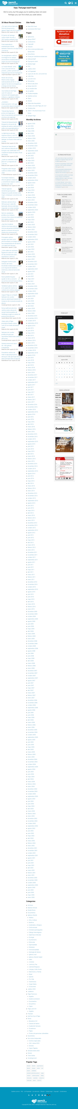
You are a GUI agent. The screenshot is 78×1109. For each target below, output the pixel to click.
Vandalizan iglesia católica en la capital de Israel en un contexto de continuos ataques (11, 288)
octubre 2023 (32, 207)
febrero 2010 (31, 606)
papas (42, 1073)
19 (61, 374)
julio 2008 (31, 653)
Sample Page (32, 115)
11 (59, 371)
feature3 (28, 1065)
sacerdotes (35, 1078)
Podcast (30, 1014)
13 (64, 371)
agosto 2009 (31, 621)
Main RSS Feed (32, 26)
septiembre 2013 (33, 500)
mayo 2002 (31, 836)
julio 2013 (31, 505)
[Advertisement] (64, 17)
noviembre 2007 (32, 673)
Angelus (31, 996)
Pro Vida (31, 979)
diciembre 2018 (32, 345)
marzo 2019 (31, 338)
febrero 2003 (31, 813)
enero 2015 (31, 461)
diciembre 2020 (32, 286)
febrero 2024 (31, 197)
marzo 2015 (31, 456)
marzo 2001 (31, 870)
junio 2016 (31, 419)
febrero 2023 (31, 227)
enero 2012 (31, 550)
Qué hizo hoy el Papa (34, 1016)
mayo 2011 (31, 569)
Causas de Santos (34, 1023)
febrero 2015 (31, 458)
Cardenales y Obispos (35, 925)
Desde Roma (31, 910)
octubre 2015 (32, 439)
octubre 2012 (32, 527)
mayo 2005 (31, 747)
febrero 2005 (31, 754)
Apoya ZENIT (32, 39)
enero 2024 (31, 200)
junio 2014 (31, 478)
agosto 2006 (31, 710)
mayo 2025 (31, 160)
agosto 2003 (31, 799)
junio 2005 (31, 744)
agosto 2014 (31, 473)
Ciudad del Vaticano (35, 1026)
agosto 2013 (31, 503)
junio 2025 (31, 158)
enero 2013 (31, 520)
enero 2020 (31, 313)
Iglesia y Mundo (32, 915)
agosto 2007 (31, 680)
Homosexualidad (34, 949)
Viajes (31, 1006)
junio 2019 (31, 330)
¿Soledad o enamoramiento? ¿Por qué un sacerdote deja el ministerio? (11, 104)
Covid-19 (39, 1080)
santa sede (29, 1080)
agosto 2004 (31, 769)
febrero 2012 (31, 547)
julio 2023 (31, 215)
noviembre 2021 (32, 264)
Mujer (30, 974)
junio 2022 (31, 247)
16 (72, 371)
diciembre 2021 (32, 261)
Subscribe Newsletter (34, 103)
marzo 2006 (31, 722)
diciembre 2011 (32, 552)
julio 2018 (31, 357)
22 (69, 374)
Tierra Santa (31, 1055)
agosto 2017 (31, 385)
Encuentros (32, 1004)
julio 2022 (31, 244)
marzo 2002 (31, 840)
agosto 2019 (31, 325)
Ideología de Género (35, 952)
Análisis (31, 917)
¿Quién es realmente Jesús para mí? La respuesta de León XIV (10, 161)
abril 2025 (31, 163)
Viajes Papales (33, 1048)
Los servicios (32, 79)
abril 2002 (31, 838)
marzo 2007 (31, 693)
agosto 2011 (31, 562)
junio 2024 (31, 187)
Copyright (30, 44)
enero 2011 (31, 579)
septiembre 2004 (33, 767)
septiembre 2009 (33, 619)
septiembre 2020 (33, 293)
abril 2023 (31, 222)
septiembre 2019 (33, 323)
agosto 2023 (31, 212)
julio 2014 (31, 476)
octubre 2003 (32, 794)
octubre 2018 (32, 350)
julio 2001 (31, 860)
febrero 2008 (31, 665)
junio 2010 (31, 596)
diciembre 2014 (32, 463)
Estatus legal (31, 64)
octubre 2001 (32, 853)
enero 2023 (31, 229)
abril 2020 (31, 306)
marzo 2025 (31, 165)
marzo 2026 (31, 136)
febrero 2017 (31, 399)
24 (56, 377)
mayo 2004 (31, 776)
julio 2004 (31, 771)
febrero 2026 (31, 138)
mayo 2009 (31, 629)
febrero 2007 (31, 695)
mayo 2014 (31, 481)
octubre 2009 (32, 616)
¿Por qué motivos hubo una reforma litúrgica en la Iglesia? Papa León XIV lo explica (11, 28)
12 (61, 371)
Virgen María (32, 984)
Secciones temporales (34, 1038)
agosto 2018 (31, 355)
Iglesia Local (32, 954)
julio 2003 (31, 801)
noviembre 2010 (32, 584)
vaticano (28, 1075)
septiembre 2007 (33, 678)
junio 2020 (31, 301)
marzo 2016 (31, 426)
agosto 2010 (31, 592)
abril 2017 (31, 394)
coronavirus (41, 1078)
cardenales (34, 1070)
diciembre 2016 (32, 404)
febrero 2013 (31, 518)
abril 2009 (31, 631)
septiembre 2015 (33, 441)
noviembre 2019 (32, 318)
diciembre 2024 (32, 173)
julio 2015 (31, 446)
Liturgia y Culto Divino (35, 969)
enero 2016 (31, 431)
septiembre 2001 (33, 855)
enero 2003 (31, 816)
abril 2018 (31, 365)
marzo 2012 (31, 545)
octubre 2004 (32, 764)
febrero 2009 (31, 636)
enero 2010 (31, 609)
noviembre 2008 (32, 643)
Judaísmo (31, 991)
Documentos (31, 912)
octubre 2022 (32, 237)
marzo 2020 (31, 308)
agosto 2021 (31, 271)
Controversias (33, 927)
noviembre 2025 (32, 146)
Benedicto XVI (33, 1021)
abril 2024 (31, 192)
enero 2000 (31, 897)
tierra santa (29, 1078)
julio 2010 (31, 594)
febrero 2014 (31, 488)
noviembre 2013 (32, 495)
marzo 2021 (31, 284)
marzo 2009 (31, 633)
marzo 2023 (31, 224)
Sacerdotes (31, 1036)
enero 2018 (31, 372)
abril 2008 (31, 661)
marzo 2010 (31, 604)
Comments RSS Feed (34, 29)
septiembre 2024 (33, 180)
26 (61, 377)
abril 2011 (31, 572)
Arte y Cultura (33, 920)
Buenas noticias (32, 908)
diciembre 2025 (32, 143)
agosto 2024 (31, 183)
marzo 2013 (31, 515)
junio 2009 (31, 626)
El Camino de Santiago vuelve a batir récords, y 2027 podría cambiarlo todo (10, 37)
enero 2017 (31, 402)
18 (59, 374)
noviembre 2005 (32, 732)
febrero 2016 (31, 429)
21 (67, 374)
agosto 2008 (31, 651)
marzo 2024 (31, 195)
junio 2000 (31, 892)
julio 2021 (31, 274)
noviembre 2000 (32, 880)
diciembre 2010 (32, 582)
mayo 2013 (31, 510)
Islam (30, 959)
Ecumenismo (33, 940)
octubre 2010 (32, 587)
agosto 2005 (31, 739)
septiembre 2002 (33, 826)
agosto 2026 (31, 123)
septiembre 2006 (33, 707)
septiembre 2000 (33, 885)
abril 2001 (31, 868)
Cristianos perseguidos (35, 930)
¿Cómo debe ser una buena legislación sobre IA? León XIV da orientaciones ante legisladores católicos (67, 230)
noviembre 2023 (32, 205)
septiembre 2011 (33, 560)
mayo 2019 (31, 333)
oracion (28, 1070)
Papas (31, 1031)
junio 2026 (31, 128)
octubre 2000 (32, 882)
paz (42, 1068)
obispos (33, 1068)
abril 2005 (31, 749)
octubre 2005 (32, 735)
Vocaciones (32, 986)
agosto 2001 (31, 858)
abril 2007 (31, 690)
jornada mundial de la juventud (33, 1073)
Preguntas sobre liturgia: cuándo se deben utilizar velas (9, 171)
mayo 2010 (31, 599)
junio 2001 (31, 863)
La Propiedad (32, 71)
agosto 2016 (31, 414)
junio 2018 (31, 360)
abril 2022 (31, 252)
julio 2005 (31, 742)
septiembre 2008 (33, 648)
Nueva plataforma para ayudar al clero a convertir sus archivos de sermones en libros (12, 279)
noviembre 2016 (32, 407)
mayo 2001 (31, 865)
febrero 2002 (31, 843)
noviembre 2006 (32, 702)
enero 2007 (31, 698)
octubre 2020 (32, 291)
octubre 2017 (32, 380)
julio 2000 (31, 890)
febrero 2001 (31, 873)
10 (56, 371)
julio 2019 (31, 328)
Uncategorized (32, 1058)
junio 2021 (31, 276)
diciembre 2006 (32, 700)
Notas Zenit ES (32, 86)
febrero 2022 (31, 256)
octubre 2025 (32, 148)
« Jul (56, 383)
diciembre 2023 (32, 202)
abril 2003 (31, 808)
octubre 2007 (32, 675)
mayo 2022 (31, 249)
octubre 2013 (32, 498)
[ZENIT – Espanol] (21, 3)
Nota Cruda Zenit (33, 83)
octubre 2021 (32, 266)
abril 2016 (31, 424)
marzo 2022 (31, 254)
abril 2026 (31, 133)
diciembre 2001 (32, 848)
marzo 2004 (31, 781)
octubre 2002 (32, 823)
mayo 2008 (31, 658)
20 (64, 374)
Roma (29, 1018)
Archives (30, 905)
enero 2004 (31, 786)
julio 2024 (31, 185)
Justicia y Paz (33, 964)
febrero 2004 (31, 784)
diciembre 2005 (32, 730)
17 (56, 374)
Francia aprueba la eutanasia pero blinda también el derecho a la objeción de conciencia (63, 171)
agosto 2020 (31, 296)
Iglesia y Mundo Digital (35, 957)
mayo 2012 (31, 540)
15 (69, 371)
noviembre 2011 (32, 555)
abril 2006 (31, 720)
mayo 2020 (31, 303)
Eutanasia (32, 947)
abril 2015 (31, 454)
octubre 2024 (32, 178)
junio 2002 (31, 833)
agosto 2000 (31, 887)
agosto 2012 (31, 532)
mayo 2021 (31, 279)
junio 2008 (31, 656)
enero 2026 (31, 141)
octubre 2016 (32, 409)
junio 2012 (31, 537)
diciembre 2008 (32, 641)
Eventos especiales (34, 1041)
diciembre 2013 (32, 493)
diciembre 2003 (32, 789)
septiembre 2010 (33, 589)
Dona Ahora (31, 54)
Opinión (31, 977)
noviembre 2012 (32, 525)
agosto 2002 (31, 828)
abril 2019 (31, 335)
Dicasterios (32, 1028)
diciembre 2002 (32, 818)
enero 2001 (31, 875)
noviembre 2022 (32, 234)
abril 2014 (31, 483)
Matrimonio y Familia (35, 972)
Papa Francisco (32, 994)
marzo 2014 (31, 486)
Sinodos (31, 1046)
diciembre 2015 (32, 434)
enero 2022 (31, 259)
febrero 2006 (31, 725)
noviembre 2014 (32, 466)
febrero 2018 (31, 370)
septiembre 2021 (33, 269)
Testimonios (32, 981)
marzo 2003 (31, 811)
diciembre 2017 (32, 375)
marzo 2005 (31, 752)
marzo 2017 (31, 397)
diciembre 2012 (32, 523)
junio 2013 (31, 508)
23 (72, 374)
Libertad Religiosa (34, 967)
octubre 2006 (32, 705)
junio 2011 (31, 567)
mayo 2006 (31, 717)
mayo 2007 (31, 688)
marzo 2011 (31, 574)
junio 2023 (31, 217)
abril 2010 (31, 601)
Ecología (31, 937)
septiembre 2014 (33, 471)
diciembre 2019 (32, 316)
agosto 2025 (31, 153)
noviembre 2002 (32, 821)
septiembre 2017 (33, 382)
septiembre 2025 (33, 150)
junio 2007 (31, 685)
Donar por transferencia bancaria (37, 56)
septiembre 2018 (33, 353)
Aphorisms (31, 37)
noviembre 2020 (32, 288)
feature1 (28, 1068)
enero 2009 (31, 638)
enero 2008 (31, 668)
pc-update (31, 91)
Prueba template (33, 93)
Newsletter (31, 81)
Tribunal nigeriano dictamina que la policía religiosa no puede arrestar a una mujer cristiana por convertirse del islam (12, 193)
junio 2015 (31, 449)
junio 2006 (31, 715)
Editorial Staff (32, 59)
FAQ (29, 66)
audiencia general (35, 1075)
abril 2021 (31, 281)
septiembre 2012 (33, 530)
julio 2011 (31, 564)
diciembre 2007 (32, 670)
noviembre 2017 (32, 377)
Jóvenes (31, 962)
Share (29, 98)
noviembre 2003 (32, 791)
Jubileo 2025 (31, 69)
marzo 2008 (31, 663)
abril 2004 (31, 779)
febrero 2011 (31, 577)
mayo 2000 (31, 895)
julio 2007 (31, 683)
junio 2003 (31, 804)
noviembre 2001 (32, 850)
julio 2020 (31, 298)
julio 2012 (31, 535)
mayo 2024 (31, 190)
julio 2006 (31, 712)
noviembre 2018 (32, 348)
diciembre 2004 (32, 759)
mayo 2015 (31, 451)
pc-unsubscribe (32, 88)
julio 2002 (31, 831)
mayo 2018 (31, 362)
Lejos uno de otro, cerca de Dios (37, 74)
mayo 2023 (31, 219)
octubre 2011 (32, 557)
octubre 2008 (32, 646)
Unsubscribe (31, 108)
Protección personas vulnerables (38, 1033)
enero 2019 (31, 343)
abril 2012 (31, 542)
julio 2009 (31, 624)
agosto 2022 (31, 242)
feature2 (33, 1065)
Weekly (42, 1075)
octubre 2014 (32, 468)
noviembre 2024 (32, 175)
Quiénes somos (32, 96)
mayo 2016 (31, 422)
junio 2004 (31, 774)
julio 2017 (31, 387)
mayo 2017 (31, 392)
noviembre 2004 (32, 762)
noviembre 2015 (32, 436)
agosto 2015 (31, 444)
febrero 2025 (31, 168)
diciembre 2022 (32, 232)
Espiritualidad (33, 944)
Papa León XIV (32, 1009)
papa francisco (40, 1065)
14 (67, 371)
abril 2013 (31, 513)
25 (59, 377)
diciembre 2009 (32, 611)
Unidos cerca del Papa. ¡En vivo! (37, 106)
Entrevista (32, 942)
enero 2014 (31, 491)
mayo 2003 (31, 806)
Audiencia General (34, 999)
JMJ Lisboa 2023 (34, 1043)
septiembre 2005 (33, 737)
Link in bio (31, 76)
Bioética (31, 922)
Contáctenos (31, 42)
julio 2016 (31, 417)
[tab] (60, 458)
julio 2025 (31, 155)
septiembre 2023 (33, 210)
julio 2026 (31, 126)
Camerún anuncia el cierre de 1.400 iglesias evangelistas (9, 345)
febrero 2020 (31, 311)
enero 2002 (31, 845)
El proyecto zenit (33, 61)
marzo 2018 (31, 367)
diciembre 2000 (32, 877)
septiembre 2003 (33, 796)
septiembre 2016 (33, 412)
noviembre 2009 (32, 614)
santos (38, 1068)
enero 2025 (31, 170)
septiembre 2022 (33, 239)
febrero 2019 (31, 340)
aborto (34, 1080)
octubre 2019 (32, 320)
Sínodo (30, 101)
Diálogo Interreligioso (35, 932)
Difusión (30, 46)
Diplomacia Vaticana (35, 935)
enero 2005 (31, 757)
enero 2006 (31, 727)
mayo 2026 (31, 131)
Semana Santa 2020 (34, 1050)
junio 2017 (31, 389)
